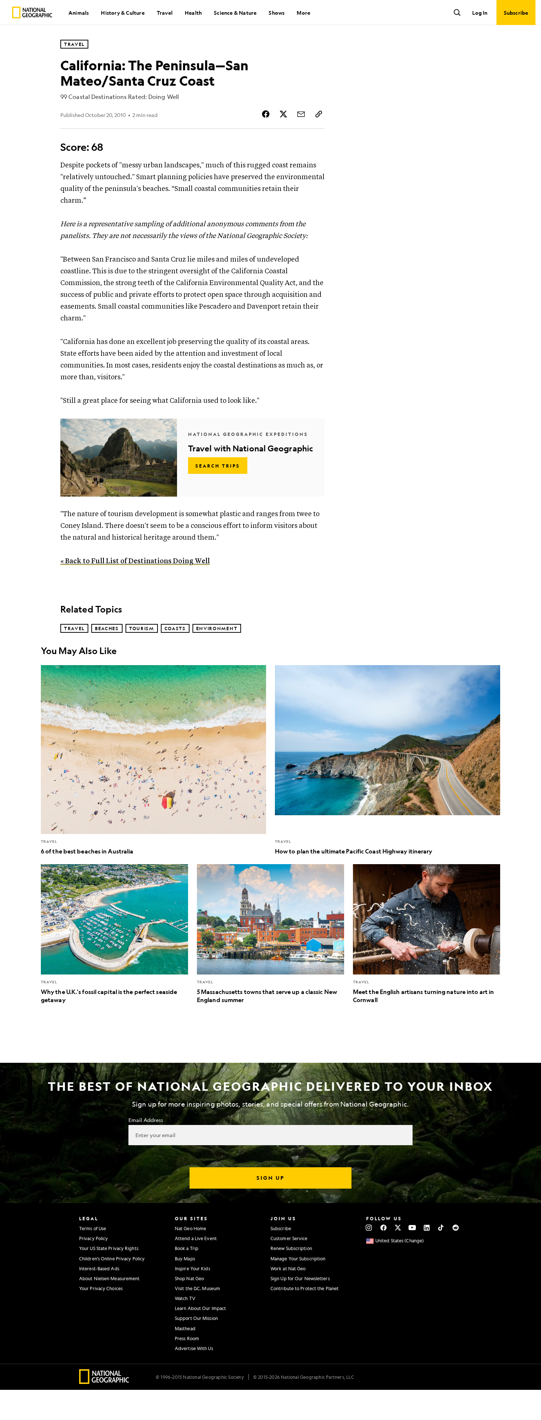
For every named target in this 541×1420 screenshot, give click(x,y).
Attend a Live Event (196, 1238)
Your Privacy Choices (101, 1288)
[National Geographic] (32, 12)
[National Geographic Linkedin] (426, 1227)
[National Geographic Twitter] (397, 1227)
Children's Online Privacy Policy (112, 1258)
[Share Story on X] (283, 114)
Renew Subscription (291, 1248)
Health (193, 12)
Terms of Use (92, 1228)
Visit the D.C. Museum (197, 1288)
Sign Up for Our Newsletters (300, 1278)
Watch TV (185, 1298)
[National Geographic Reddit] (455, 1227)
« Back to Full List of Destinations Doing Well (135, 561)
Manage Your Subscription (297, 1258)
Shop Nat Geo (189, 1278)
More (303, 12)
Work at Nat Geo (288, 1268)
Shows (276, 12)
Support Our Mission (196, 1318)
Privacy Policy (93, 1238)
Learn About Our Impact (200, 1308)
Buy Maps (185, 1258)
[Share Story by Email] (301, 114)
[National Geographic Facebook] (383, 1227)
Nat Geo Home (190, 1228)
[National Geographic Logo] (104, 1381)
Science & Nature (235, 12)
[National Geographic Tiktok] (441, 1227)
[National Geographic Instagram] (369, 1227)
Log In (479, 12)
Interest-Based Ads (99, 1268)
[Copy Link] (319, 114)
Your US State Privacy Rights (108, 1248)
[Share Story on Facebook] (266, 114)
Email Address (145, 1120)
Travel (165, 12)
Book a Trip (186, 1248)
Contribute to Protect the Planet (304, 1288)
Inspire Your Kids (192, 1268)
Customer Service (289, 1238)
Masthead (185, 1328)
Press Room (187, 1338)
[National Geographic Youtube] (412, 1227)
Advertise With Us (194, 1348)
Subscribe (280, 1228)
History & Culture (122, 12)
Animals (78, 12)
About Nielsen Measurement (109, 1278)
